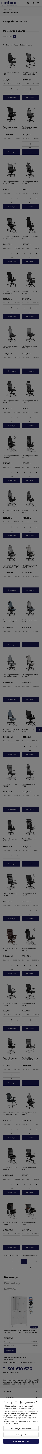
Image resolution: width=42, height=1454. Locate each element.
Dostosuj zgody (21, 1435)
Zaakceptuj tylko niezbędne (21, 1429)
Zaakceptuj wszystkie (21, 1441)
